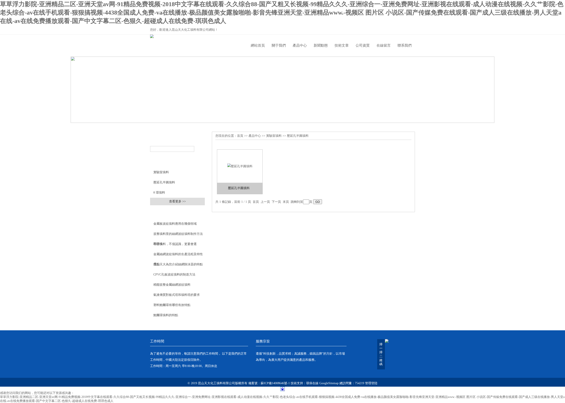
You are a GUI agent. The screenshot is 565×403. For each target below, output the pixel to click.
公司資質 (363, 45)
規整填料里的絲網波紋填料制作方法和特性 (178, 235)
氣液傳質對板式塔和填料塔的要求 (176, 295)
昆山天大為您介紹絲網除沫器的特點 (178, 264)
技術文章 (342, 45)
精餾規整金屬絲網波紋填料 (171, 284)
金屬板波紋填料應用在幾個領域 (175, 223)
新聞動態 (321, 45)
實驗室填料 (161, 172)
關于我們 (279, 45)
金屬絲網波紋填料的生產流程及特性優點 (178, 256)
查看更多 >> (177, 201)
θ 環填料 (159, 192)
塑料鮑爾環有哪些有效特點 (171, 305)
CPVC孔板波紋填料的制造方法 (174, 274)
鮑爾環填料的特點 (165, 315)
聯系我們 (404, 45)
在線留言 (384, 45)
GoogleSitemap (329, 383)
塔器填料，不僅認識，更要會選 (175, 244)
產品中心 (300, 45)
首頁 (240, 135)
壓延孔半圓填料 (164, 182)
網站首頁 (258, 45)
